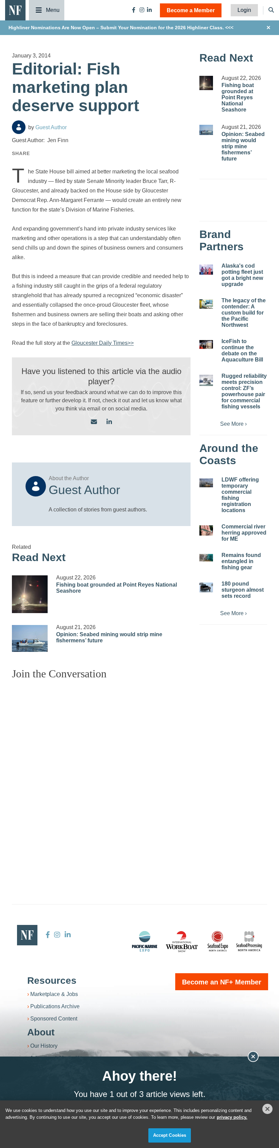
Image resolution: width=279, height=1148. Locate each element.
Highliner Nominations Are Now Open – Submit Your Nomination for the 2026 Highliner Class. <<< (121, 27)
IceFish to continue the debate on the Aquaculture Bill (242, 350)
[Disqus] (101, 770)
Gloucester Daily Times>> (102, 343)
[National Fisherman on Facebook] (133, 10)
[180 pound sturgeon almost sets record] (206, 587)
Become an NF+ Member (221, 982)
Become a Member (191, 10)
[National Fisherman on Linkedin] (149, 10)
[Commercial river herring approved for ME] (206, 530)
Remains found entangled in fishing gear (241, 561)
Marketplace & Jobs (54, 994)
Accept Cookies (169, 1135)
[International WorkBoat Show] (182, 941)
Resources (52, 980)
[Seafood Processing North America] (249, 941)
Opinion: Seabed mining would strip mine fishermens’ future (243, 146)
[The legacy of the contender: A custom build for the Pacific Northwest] (206, 304)
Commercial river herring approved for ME (243, 533)
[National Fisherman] (15, 10)
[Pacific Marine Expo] (144, 941)
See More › (233, 424)
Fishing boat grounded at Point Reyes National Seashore (237, 97)
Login (244, 10)
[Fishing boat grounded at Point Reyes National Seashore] (30, 594)
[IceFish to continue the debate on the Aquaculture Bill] (206, 344)
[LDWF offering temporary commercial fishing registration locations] (206, 483)
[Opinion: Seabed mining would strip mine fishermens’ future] (30, 638)
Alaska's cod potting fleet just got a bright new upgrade (242, 275)
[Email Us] (94, 422)
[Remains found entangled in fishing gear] (206, 557)
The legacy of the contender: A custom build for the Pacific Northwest (243, 313)
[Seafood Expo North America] (218, 941)
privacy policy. (232, 1117)
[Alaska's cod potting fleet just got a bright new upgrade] (206, 270)
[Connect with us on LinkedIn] (109, 422)
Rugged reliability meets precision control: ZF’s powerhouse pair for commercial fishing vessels (244, 391)
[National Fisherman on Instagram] (142, 10)
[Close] (267, 1109)
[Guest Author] (19, 127)
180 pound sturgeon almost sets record (242, 590)
